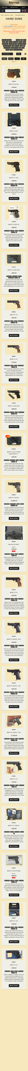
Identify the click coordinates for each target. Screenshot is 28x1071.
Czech (25, 39)
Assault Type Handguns (6, 39)
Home (2, 15)
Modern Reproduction (22, 43)
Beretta (13, 39)
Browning (18, 39)
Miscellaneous (5, 43)
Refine (18, 54)
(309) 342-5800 (8, 26)
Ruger (21, 45)
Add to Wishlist (14, 105)
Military (24, 41)
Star (20, 47)
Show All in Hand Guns (18, 49)
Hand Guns (7, 15)
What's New (4, 7)
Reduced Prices (14, 7)
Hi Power (10, 41)
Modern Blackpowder (13, 43)
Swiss (23, 47)
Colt (21, 39)
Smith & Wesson (7, 47)
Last (23, 58)
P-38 (13, 45)
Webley (11, 49)
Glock (7, 41)
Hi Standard (15, 41)
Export (3, 41)
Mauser (20, 41)
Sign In (23, 7)
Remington (17, 45)
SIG (24, 45)
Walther (7, 49)
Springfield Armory (14, 47)
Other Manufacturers (7, 45)
